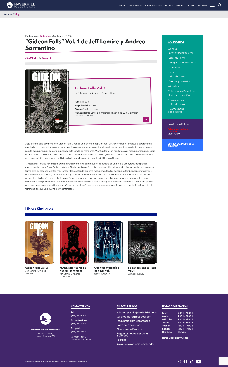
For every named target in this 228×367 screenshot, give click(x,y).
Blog (17, 14)
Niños (171, 72)
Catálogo (191, 5)
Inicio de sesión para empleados (135, 344)
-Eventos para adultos (180, 52)
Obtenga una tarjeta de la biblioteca (181, 145)
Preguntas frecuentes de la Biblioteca (132, 334)
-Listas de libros (176, 57)
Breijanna (45, 36)
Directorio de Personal (129, 329)
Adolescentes (176, 100)
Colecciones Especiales (182, 91)
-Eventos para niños (179, 81)
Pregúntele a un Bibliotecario (133, 320)
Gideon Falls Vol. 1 (90, 88)
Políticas (121, 339)
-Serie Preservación (179, 95)
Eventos (179, 5)
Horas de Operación (128, 325)
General (46, 58)
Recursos (169, 5)
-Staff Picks (31, 58)
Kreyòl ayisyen (135, 5)
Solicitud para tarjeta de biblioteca (137, 312)
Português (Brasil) (153, 5)
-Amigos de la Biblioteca (182, 62)
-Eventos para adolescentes (176, 110)
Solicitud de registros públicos (134, 316)
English (121, 5)
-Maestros (173, 86)
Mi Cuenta (202, 5)
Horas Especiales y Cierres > (176, 337)
